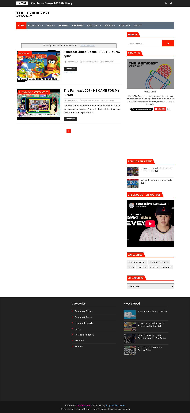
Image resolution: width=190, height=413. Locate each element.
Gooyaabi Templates (115, 405)
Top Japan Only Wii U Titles (152, 311)
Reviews (64, 25)
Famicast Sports (158, 262)
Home (21, 25)
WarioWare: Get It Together (35, 92)
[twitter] (171, 3)
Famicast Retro (137, 262)
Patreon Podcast (84, 335)
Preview (142, 267)
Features (93, 25)
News (50, 25)
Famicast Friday (84, 311)
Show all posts (87, 45)
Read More (70, 69)
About (138, 25)
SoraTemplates (83, 405)
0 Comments (107, 62)
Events (108, 25)
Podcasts (34, 25)
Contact (124, 25)
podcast (26, 53)
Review (154, 267)
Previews (78, 25)
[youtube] (166, 3)
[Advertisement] (51, 36)
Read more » (70, 72)
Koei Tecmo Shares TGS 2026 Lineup (51, 3)
